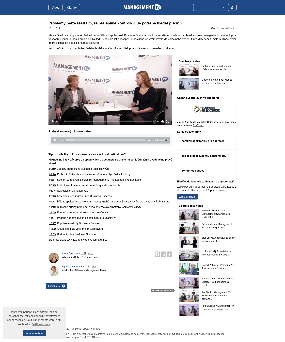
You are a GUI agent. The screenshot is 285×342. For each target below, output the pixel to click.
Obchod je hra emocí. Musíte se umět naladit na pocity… (217, 81)
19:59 (52, 234)
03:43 (52, 185)
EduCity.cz (198, 125)
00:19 (52, 169)
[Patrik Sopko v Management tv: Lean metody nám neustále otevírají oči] (189, 310)
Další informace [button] (41, 324)
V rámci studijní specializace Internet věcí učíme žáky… (216, 253)
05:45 (52, 190)
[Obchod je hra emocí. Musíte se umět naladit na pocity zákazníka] (189, 84)
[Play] (52, 121)
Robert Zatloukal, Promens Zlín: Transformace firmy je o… (218, 266)
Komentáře (56, 286)
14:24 (52, 218)
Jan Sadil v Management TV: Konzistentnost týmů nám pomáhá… (217, 295)
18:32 (52, 229)
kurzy (91, 253)
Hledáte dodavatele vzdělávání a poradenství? (206, 181)
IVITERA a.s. (74, 333)
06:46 (52, 196)
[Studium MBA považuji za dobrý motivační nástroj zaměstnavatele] (189, 242)
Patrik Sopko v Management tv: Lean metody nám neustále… (218, 307)
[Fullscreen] (168, 121)
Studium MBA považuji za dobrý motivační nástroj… (218, 239)
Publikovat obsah (80, 328)
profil (83, 253)
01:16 (52, 174)
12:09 (52, 212)
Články (72, 7)
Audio (216, 28)
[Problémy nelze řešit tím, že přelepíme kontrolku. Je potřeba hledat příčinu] (189, 70)
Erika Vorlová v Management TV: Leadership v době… (217, 225)
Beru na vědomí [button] (34, 333)
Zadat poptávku (187, 196)
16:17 (52, 223)
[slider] (108, 121)
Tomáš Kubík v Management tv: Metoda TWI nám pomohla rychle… (218, 282)
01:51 (52, 179)
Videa (56, 7)
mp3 (105, 239)
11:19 (52, 207)
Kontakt (95, 328)
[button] (110, 89)
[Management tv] (142, 7)
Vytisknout (229, 28)
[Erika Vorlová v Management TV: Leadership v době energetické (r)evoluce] (189, 228)
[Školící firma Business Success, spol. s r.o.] (207, 109)
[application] (110, 90)
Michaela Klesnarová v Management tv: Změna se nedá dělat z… (216, 214)
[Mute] (162, 121)
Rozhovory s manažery (163, 290)
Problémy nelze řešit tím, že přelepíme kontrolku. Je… (216, 67)
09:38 (52, 201)
